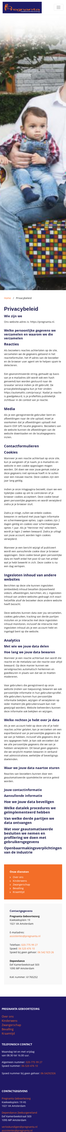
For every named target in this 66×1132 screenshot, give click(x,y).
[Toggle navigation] (58, 7)
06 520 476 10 (26, 948)
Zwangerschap (21, 884)
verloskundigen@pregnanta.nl (19, 1126)
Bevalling (18, 888)
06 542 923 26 (46, 952)
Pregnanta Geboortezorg (16, 1098)
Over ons (18, 877)
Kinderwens (20, 880)
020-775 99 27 (29, 944)
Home (7, 298)
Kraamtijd (18, 892)
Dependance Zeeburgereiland (19, 1112)
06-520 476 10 (29, 1065)
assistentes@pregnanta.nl (25, 936)
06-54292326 (48, 1073)
